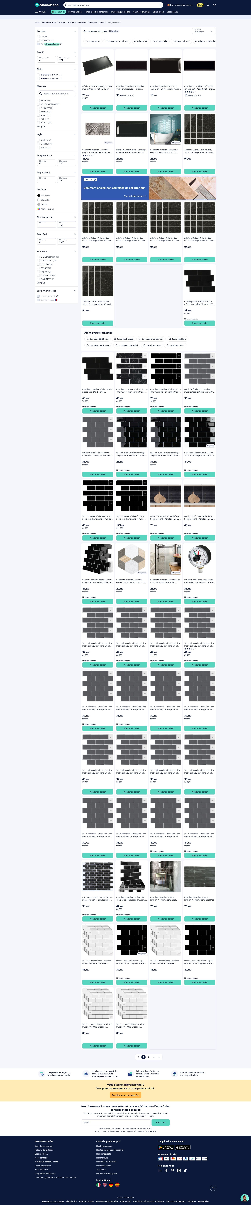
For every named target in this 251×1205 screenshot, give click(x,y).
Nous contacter (41, 1158)
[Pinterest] (172, 1170)
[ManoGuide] (244, 1198)
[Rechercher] (66, 5)
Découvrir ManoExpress (106, 1173)
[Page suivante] (159, 1057)
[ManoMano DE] (111, 1185)
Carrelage (61, 22)
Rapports (192, 1201)
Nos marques (102, 1158)
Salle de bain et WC (49, 22)
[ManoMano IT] (98, 1185)
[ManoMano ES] (117, 1185)
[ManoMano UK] (105, 1185)
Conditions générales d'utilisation (148, 1201)
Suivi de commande (43, 1146)
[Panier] (214, 5)
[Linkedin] (160, 1170)
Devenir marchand (43, 1165)
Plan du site (71, 1201)
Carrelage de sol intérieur (76, 22)
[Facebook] (166, 1170)
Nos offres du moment (106, 1161)
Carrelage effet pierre (96, 22)
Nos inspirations (103, 1165)
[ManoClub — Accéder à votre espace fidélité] (200, 5)
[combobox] (203, 31)
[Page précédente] (138, 1057)
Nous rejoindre (41, 1169)
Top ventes (101, 1169)
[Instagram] (179, 1170)
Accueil (37, 22)
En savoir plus (150, 1131)
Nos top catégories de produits (110, 1150)
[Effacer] (160, 5)
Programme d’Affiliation (45, 1173)
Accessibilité (203, 1201)
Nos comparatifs (103, 1154)
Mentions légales (86, 1201)
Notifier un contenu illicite (46, 1161)
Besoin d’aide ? (41, 1154)
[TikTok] (185, 1170)
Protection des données (107, 1201)
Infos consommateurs (176, 1201)
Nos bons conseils (104, 1146)
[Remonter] (213, 1188)
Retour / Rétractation (44, 1150)
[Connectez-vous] (208, 5)
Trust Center (125, 1201)
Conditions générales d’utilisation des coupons (55, 1177)
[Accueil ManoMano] (47, 5)
